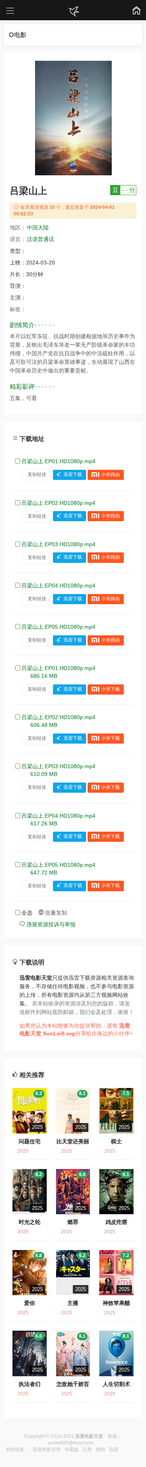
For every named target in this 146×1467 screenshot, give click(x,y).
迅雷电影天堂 (47, 1449)
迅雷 (113, 1449)
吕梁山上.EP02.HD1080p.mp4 (58, 503)
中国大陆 (38, 227)
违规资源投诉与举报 (50, 924)
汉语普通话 (40, 239)
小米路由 (110, 474)
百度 (87, 1449)
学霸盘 (72, 1449)
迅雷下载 (72, 474)
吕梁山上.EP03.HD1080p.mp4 (58, 544)
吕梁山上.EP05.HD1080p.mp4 (58, 627)
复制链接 (37, 474)
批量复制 (55, 913)
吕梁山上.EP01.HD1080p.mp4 (58, 461)
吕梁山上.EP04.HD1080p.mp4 (58, 585)
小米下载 (110, 689)
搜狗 (100, 1449)
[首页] (73, 11)
